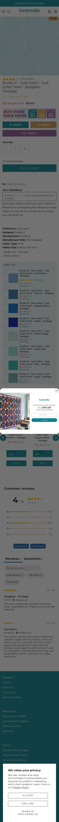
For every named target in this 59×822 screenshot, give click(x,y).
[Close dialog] (56, 391)
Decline (28, 803)
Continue (44, 420)
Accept (27, 795)
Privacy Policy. (21, 787)
